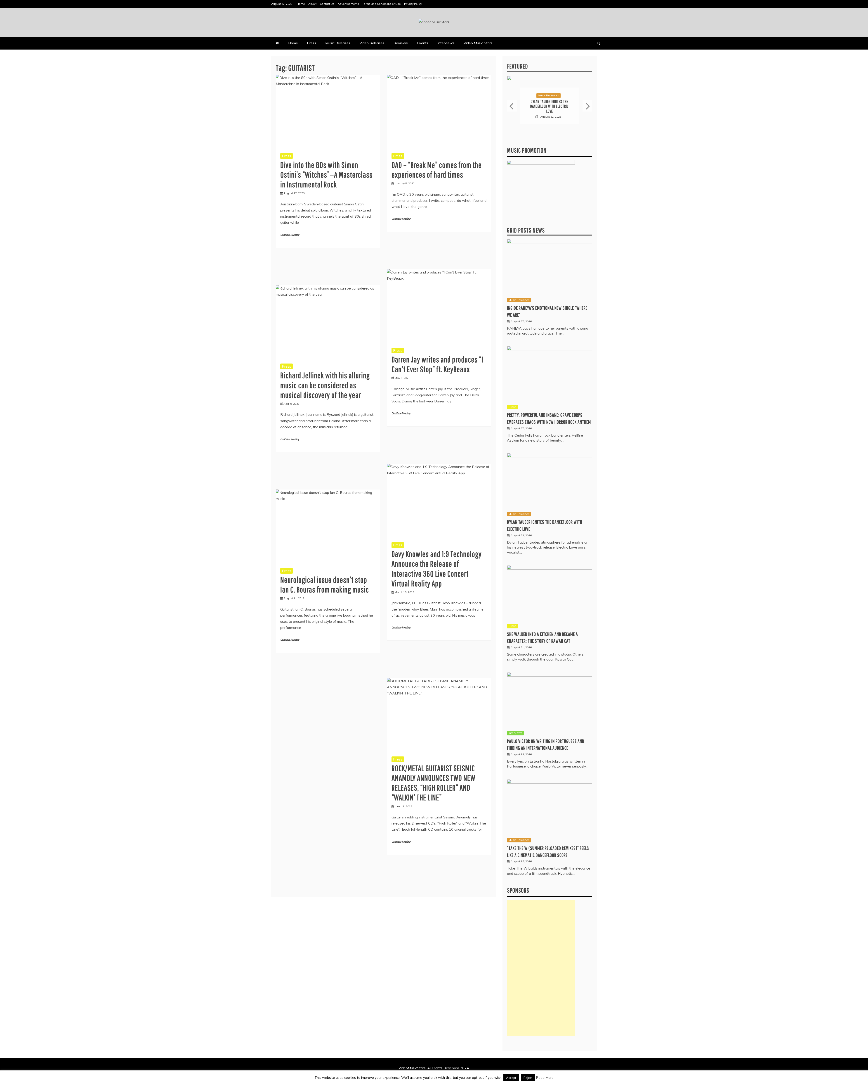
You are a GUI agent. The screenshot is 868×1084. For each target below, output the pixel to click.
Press (311, 43)
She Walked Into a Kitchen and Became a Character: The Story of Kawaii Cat (549, 106)
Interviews (446, 43)
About (312, 3)
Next (587, 106)
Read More (545, 1077)
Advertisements (348, 3)
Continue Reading (289, 235)
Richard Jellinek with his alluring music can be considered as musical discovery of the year (325, 385)
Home (301, 3)
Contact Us (327, 3)
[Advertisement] (541, 968)
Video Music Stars (478, 43)
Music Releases (337, 43)
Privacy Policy (413, 3)
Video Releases (371, 43)
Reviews (401, 43)
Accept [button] (511, 1077)
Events (422, 43)
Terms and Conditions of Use (381, 3)
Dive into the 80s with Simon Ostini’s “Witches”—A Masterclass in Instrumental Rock (326, 174)
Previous (512, 106)
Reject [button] (528, 1077)
